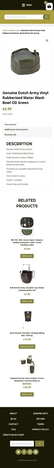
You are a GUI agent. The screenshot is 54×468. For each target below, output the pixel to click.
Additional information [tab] (16, 129)
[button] (47, 40)
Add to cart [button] (27, 256)
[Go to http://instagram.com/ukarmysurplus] (30, 452)
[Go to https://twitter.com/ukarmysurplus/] (18, 452)
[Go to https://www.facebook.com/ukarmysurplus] (24, 452)
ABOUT (13, 413)
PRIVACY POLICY (40, 429)
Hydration (14, 30)
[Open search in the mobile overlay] (27, 16)
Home (5, 30)
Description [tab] (10, 124)
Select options (27, 346)
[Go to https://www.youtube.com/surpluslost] (36, 452)
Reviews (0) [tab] (10, 134)
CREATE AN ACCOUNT (13, 435)
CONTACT (13, 424)
